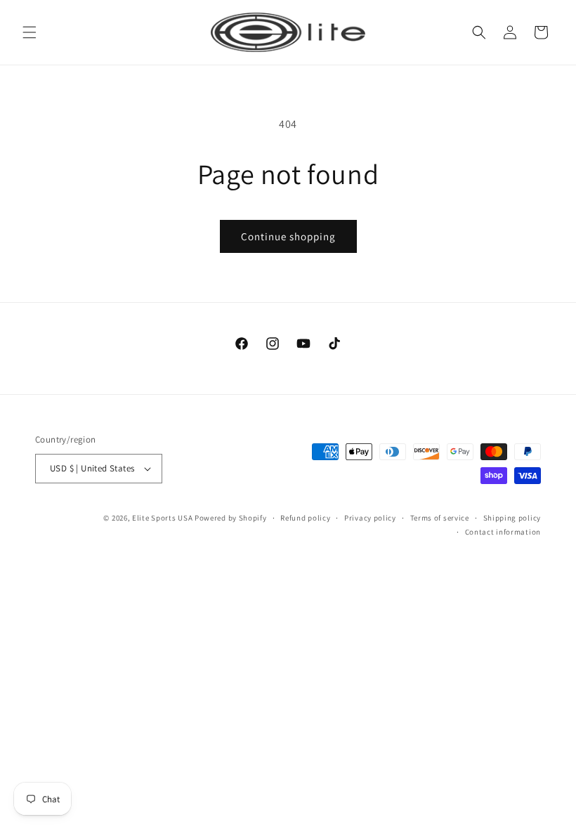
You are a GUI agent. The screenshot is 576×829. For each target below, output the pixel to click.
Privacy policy (370, 518)
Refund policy (305, 518)
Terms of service (439, 518)
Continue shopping (288, 236)
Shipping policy (512, 518)
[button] (29, 32)
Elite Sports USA (162, 518)
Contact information (503, 532)
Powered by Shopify (231, 518)
